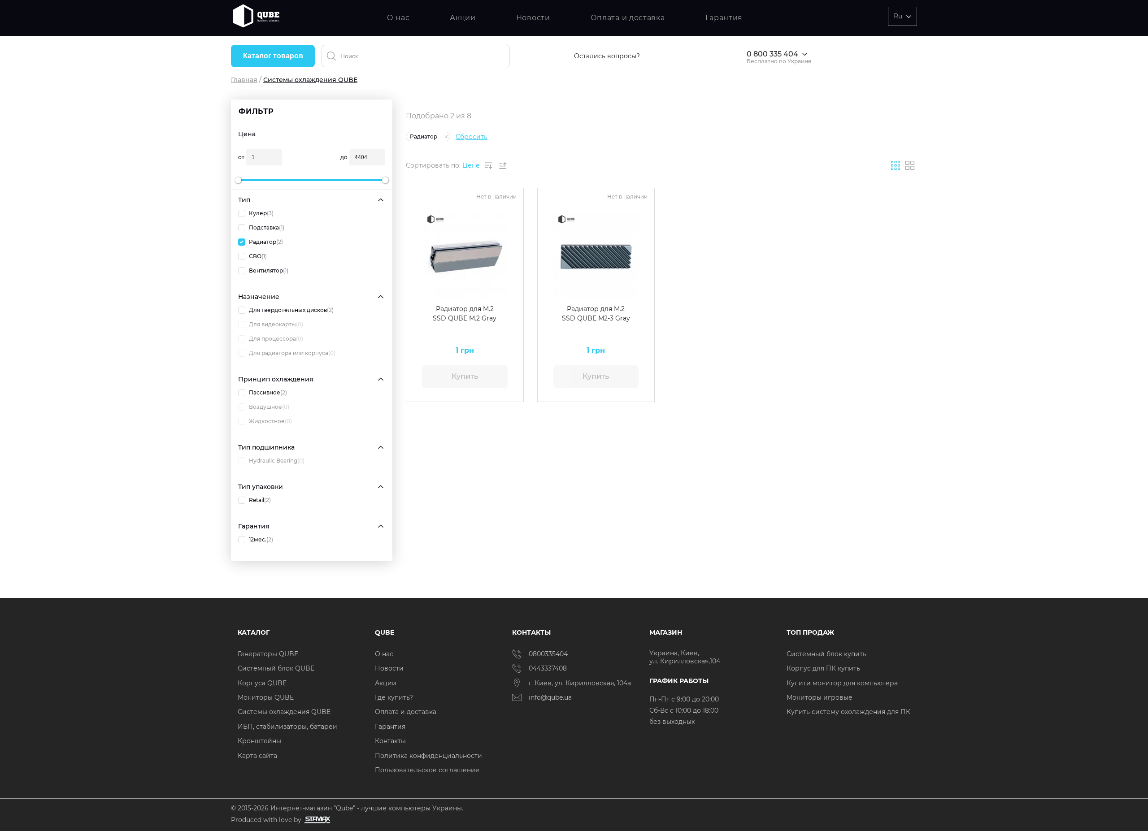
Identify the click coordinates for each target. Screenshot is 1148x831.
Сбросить (471, 137)
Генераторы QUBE (268, 654)
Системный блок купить (826, 654)
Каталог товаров (273, 56)
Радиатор (266, 241)
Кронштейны (259, 741)
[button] (419, 255)
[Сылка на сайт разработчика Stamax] (315, 820)
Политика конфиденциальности (428, 756)
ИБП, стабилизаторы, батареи (287, 727)
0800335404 (548, 654)
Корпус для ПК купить (823, 668)
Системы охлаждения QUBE (284, 712)
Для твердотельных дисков (291, 310)
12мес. (261, 539)
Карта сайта (257, 756)
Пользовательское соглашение (427, 770)
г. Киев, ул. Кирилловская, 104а (581, 683)
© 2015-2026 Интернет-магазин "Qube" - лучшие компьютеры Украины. (347, 808)
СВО (258, 256)
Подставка (266, 227)
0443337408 (548, 668)
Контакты (390, 741)
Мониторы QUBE (266, 697)
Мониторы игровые (819, 697)
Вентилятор (268, 270)
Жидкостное (270, 421)
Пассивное (268, 392)
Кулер (261, 213)
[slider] (238, 180)
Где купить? (394, 697)
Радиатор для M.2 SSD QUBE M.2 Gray (464, 313)
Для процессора (276, 338)
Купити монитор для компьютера (842, 683)
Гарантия (724, 17)
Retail (260, 500)
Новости (533, 17)
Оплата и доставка (628, 17)
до (344, 157)
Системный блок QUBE (276, 668)
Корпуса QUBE (262, 683)
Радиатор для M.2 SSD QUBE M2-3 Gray (596, 313)
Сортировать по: (433, 165)
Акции (463, 17)
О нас (398, 17)
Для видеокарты (276, 324)
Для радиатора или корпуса (292, 353)
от (241, 157)
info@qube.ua (550, 697)
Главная (244, 80)
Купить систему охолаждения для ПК (848, 712)
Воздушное (269, 406)
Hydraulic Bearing (276, 460)
